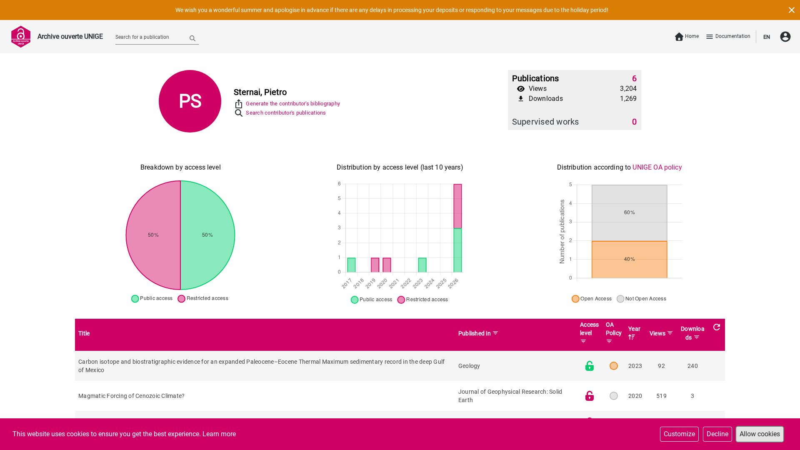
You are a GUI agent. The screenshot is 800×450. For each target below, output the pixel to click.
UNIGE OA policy (657, 167)
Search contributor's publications (286, 113)
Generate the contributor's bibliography (293, 103)
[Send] (192, 38)
